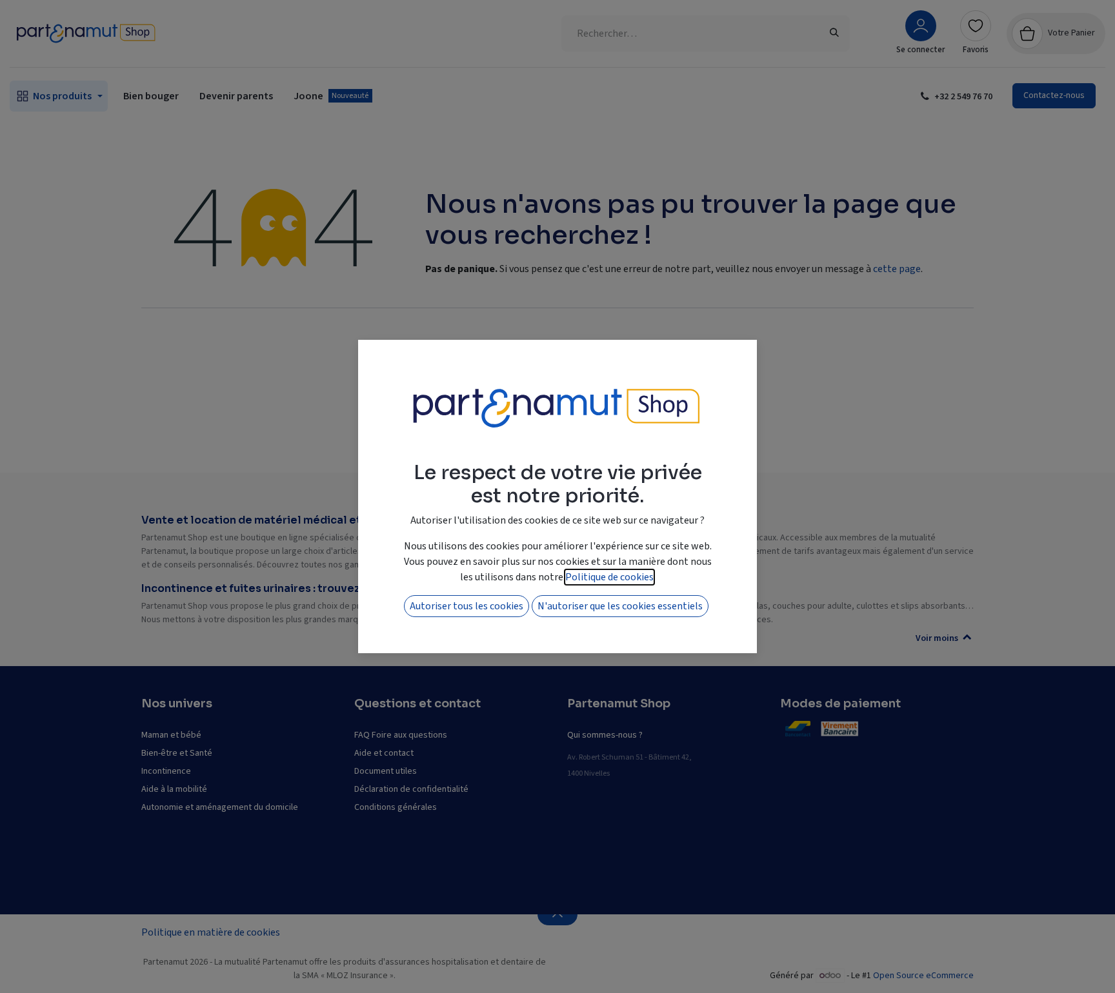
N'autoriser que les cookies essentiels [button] (620, 606)
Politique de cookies (609, 577)
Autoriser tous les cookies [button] (466, 606)
